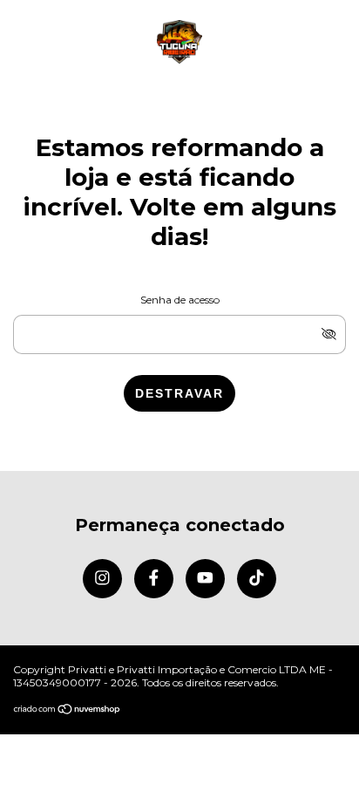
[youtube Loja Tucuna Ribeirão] (205, 578)
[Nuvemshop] (67, 710)
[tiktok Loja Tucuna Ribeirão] (256, 578)
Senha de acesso (180, 299)
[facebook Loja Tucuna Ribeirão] (153, 578)
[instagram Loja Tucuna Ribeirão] (102, 578)
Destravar (179, 393)
